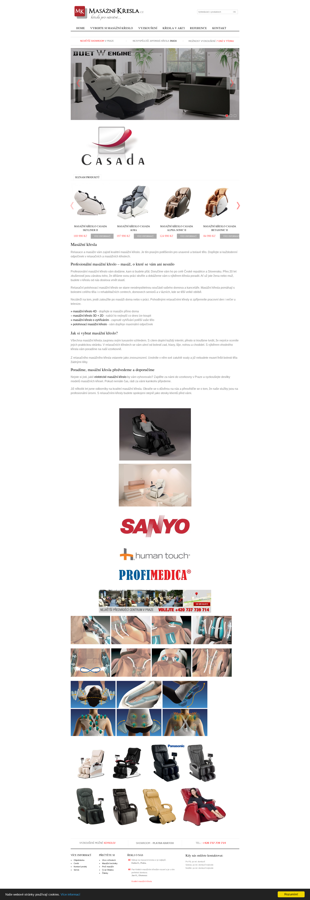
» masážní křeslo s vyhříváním (90, 319)
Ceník (76, 863)
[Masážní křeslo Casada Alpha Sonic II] (176, 203)
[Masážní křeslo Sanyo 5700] (201, 782)
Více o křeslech (109, 860)
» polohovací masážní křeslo (89, 324)
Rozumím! (291, 894)
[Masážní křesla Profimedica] (155, 574)
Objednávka (79, 860)
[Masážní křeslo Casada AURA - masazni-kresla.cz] (133, 203)
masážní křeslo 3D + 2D (88, 315)
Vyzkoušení (147, 28)
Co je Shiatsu (108, 870)
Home (80, 28)
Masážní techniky (110, 863)
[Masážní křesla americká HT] (155, 554)
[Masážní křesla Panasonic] (155, 485)
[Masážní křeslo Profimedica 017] (89, 782)
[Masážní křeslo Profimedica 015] (126, 782)
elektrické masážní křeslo (110, 376)
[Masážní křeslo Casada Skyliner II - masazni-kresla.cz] (90, 203)
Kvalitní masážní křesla (141, 881)
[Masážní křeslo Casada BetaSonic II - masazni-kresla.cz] (219, 203)
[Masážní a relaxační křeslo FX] (125, 826)
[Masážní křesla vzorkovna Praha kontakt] (155, 601)
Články (105, 873)
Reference (198, 28)
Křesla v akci (174, 28)
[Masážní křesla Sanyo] (155, 526)
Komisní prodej (80, 867)
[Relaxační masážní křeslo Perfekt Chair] (202, 826)
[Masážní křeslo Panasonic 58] (165, 782)
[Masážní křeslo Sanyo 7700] (90, 826)
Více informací (70, 894)
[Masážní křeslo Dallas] (159, 826)
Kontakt (219, 28)
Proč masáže (108, 867)
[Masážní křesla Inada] (155, 434)
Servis (76, 870)
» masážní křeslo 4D (84, 311)
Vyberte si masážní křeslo (111, 28)
